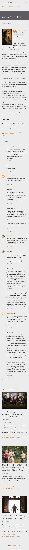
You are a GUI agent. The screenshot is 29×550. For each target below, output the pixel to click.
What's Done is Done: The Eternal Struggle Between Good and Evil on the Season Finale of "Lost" (14, 467)
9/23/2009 (9, 161)
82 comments (11, 534)
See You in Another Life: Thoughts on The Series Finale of (14, 517)
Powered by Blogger (15, 545)
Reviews (11, 6)
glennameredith (10, 147)
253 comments (11, 436)
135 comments (11, 486)
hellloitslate (9, 313)
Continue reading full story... (11, 437)
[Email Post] (20, 133)
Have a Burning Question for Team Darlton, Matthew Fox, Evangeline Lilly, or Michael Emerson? (12, 415)
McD (7, 236)
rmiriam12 (9, 176)
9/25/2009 (9, 375)
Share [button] (3, 135)
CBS (7, 133)
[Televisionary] (9, 3)
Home (3, 6)
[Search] (22, 3)
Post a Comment (6, 380)
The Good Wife (13, 133)
